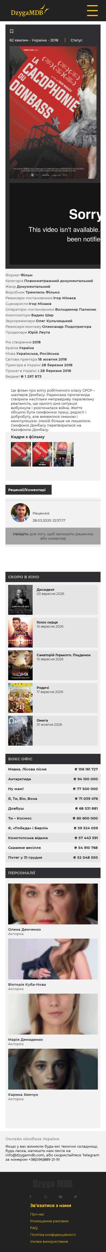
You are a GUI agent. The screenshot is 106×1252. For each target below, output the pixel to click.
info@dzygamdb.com (24, 1155)
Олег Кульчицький (54, 321)
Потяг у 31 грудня (25, 857)
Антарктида (19, 779)
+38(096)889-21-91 (44, 1159)
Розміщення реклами (49, 1221)
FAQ (34, 1228)
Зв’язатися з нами (50, 1205)
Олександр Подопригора (66, 326)
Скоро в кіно (23, 576)
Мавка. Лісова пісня (27, 769)
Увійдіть (21, 534)
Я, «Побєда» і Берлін (28, 828)
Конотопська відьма (28, 838)
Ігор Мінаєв (64, 298)
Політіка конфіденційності (53, 1235)
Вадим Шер (42, 315)
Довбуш (16, 808)
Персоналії (21, 872)
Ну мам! (16, 789)
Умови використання (49, 1241)
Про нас (37, 1214)
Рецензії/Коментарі (27, 490)
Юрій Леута (39, 332)
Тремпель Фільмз (43, 292)
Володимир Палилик (75, 309)
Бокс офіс (20, 759)
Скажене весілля (24, 847)
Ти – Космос (20, 818)
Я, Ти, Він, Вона (22, 798)
